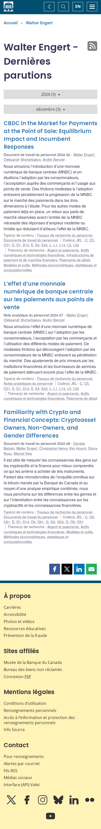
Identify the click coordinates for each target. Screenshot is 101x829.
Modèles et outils (17, 265)
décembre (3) (48, 109)
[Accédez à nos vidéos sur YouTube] (50, 819)
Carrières (12, 607)
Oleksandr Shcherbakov (22, 159)
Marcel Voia (23, 453)
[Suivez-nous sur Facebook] (27, 803)
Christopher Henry (53, 448)
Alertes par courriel (21, 763)
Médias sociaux (18, 777)
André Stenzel (53, 159)
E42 (44, 245)
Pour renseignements (24, 756)
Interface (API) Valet (22, 784)
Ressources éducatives (25, 628)
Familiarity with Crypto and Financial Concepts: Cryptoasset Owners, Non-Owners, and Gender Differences (50, 423)
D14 (26, 521)
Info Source (14, 729)
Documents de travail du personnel (31, 240)
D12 (26, 245)
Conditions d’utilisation (25, 703)
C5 (91, 240)
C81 (7, 521)
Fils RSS (10, 770)
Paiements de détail (74, 259)
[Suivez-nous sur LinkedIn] (74, 803)
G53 (60, 521)
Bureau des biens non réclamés (33, 669)
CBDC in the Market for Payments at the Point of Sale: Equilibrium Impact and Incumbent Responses (50, 135)
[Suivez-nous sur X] (12, 803)
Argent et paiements (63, 250)
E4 (37, 245)
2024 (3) (48, 94)
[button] (54, 569)
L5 (69, 245)
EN (78, 6)
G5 (52, 521)
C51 (7, 245)
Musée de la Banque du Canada (33, 662)
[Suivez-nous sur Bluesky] (59, 803)
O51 (80, 521)
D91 (41, 521)
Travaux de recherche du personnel (64, 235)
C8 (91, 516)
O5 (72, 521)
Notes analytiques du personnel (28, 383)
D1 (18, 245)
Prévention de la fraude (25, 635)
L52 (76, 245)
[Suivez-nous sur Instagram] (43, 803)
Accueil (11, 22)
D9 (33, 521)
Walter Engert (39, 22)
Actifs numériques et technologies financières (46, 252)
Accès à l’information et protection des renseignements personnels (39, 720)
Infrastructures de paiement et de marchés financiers (49, 257)
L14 (62, 245)
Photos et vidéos (19, 621)
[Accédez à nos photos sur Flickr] (89, 803)
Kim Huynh (77, 448)
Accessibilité (15, 614)
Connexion (17, 676)
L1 (55, 245)
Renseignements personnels (30, 710)
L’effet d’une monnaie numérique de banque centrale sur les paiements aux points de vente (48, 295)
